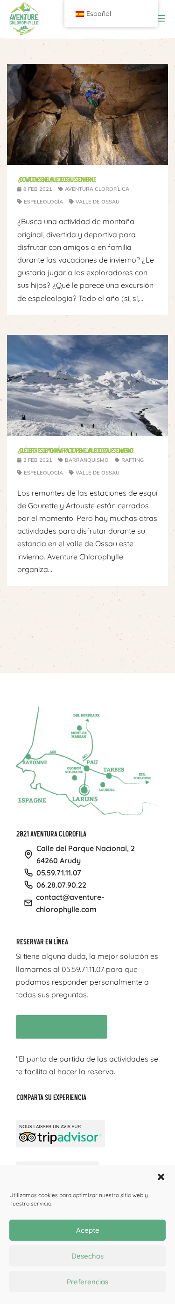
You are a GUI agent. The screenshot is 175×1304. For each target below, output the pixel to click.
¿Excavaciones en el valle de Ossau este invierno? (56, 178)
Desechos (87, 1255)
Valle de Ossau (97, 201)
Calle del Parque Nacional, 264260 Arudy (85, 854)
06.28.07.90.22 (61, 884)
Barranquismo (87, 460)
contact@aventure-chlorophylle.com (70, 903)
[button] (161, 1177)
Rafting (132, 460)
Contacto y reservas (57, 1025)
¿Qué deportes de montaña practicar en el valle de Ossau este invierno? (75, 449)
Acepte (87, 1230)
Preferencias (87, 1281)
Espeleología (43, 201)
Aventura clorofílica (97, 189)
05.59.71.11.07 (58, 872)
